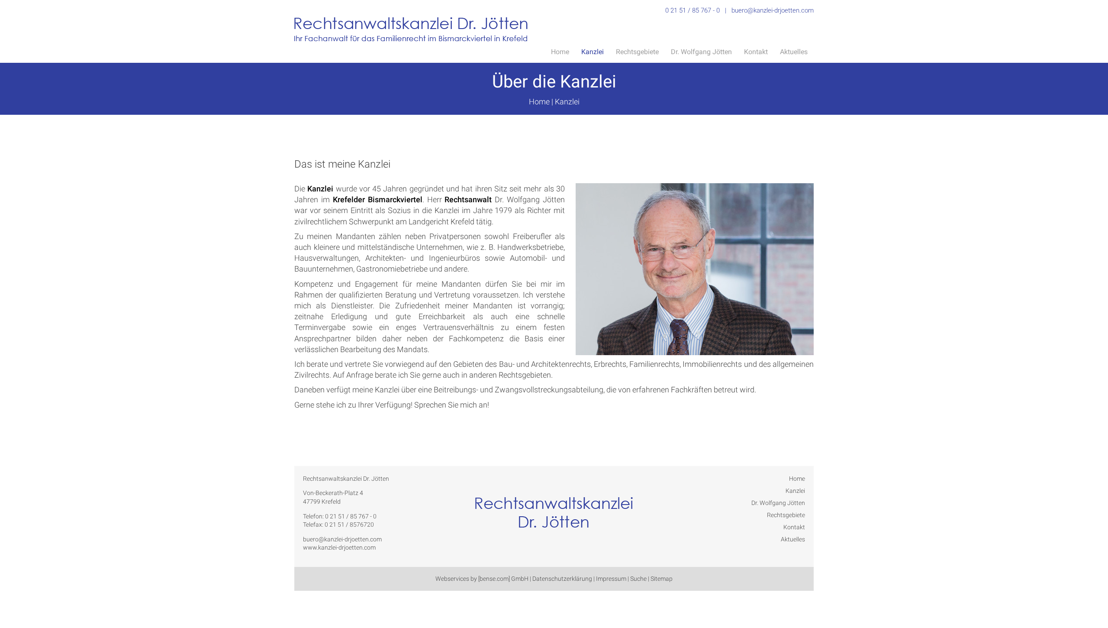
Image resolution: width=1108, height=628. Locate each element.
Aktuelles (794, 52)
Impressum (611, 578)
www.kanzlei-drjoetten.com (339, 547)
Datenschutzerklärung (562, 578)
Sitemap (662, 578)
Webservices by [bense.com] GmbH (481, 578)
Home (560, 52)
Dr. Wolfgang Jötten (701, 52)
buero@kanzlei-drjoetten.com (772, 10)
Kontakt (756, 52)
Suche (638, 578)
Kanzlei (592, 52)
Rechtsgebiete (637, 52)
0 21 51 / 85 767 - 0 (692, 10)
